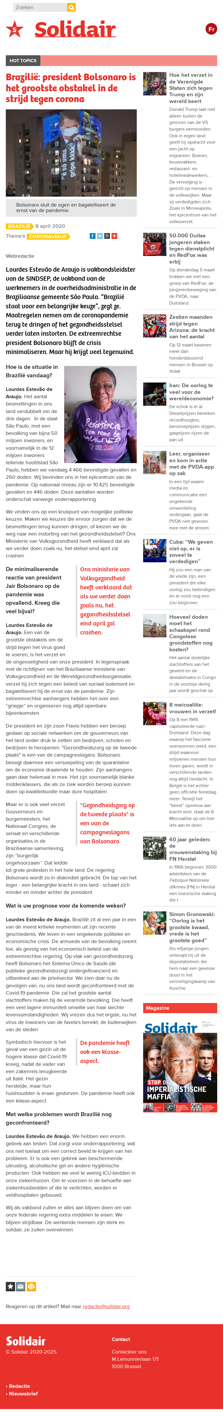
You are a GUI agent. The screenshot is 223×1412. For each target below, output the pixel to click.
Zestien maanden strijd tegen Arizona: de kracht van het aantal (192, 327)
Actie (84, 45)
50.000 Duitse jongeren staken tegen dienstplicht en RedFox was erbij (191, 248)
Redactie (19, 1386)
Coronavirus (48, 237)
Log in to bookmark (10, 1286)
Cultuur (147, 45)
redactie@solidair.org (106, 1306)
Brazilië (19, 226)
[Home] (31, 1344)
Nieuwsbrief (23, 1393)
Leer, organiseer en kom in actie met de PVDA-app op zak (191, 464)
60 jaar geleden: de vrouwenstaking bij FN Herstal (193, 849)
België (20, 45)
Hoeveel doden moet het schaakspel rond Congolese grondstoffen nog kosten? (191, 633)
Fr (211, 29)
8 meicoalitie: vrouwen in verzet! (192, 708)
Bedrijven (114, 45)
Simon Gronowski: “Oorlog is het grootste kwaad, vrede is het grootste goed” (192, 927)
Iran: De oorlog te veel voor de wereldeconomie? (191, 392)
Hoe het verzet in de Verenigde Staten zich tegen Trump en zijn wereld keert (191, 88)
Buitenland (53, 45)
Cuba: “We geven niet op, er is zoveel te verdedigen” (191, 552)
